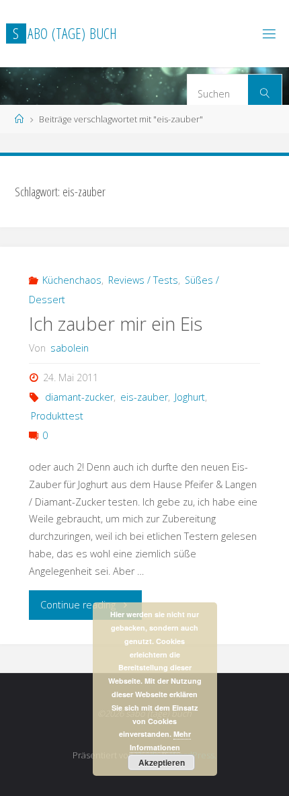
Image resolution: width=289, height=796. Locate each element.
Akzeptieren (161, 762)
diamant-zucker (79, 397)
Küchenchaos (71, 280)
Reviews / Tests (143, 280)
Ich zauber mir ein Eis (115, 323)
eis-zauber (144, 397)
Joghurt (190, 397)
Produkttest (57, 415)
